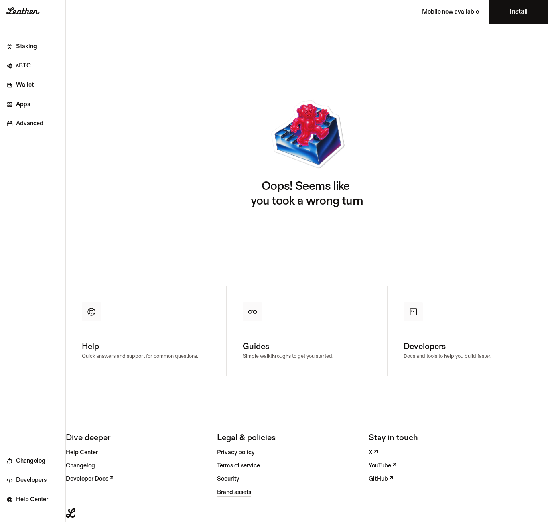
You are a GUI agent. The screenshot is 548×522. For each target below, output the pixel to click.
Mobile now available (450, 12)
